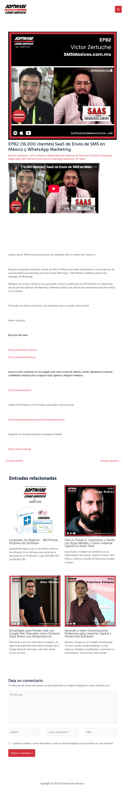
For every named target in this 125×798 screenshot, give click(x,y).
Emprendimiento (56, 155)
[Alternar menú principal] (118, 9)
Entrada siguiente (110, 460)
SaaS (18, 158)
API (32, 155)
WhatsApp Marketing (63, 158)
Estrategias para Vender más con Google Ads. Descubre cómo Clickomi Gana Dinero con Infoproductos (34, 633)
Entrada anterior (13, 460)
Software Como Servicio (39, 158)
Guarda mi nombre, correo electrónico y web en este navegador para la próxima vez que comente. (63, 743)
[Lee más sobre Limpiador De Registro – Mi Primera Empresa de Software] (34, 510)
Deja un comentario (18, 155)
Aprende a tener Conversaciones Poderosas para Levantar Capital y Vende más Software (88, 633)
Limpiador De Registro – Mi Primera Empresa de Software (33, 541)
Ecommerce (41, 155)
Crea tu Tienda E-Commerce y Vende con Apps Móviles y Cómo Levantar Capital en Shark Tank (90, 543)
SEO (24, 158)
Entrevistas (95, 155)
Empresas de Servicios (76, 155)
